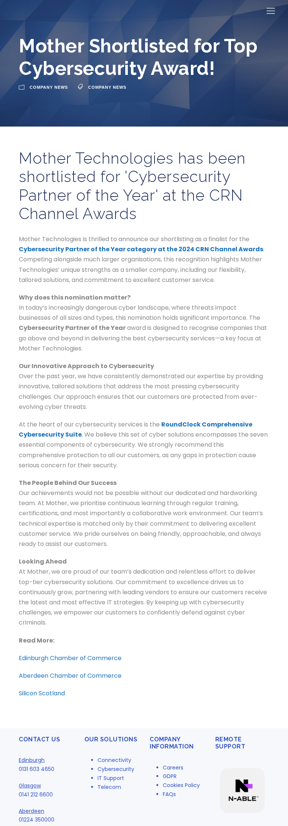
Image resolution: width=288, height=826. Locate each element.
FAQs (169, 794)
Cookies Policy (181, 785)
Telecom (109, 787)
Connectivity (114, 760)
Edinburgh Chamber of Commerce (71, 658)
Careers (173, 767)
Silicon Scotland (42, 693)
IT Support (111, 778)
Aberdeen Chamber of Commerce (70, 675)
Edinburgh (32, 760)
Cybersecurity (116, 769)
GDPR (170, 776)
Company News (49, 87)
